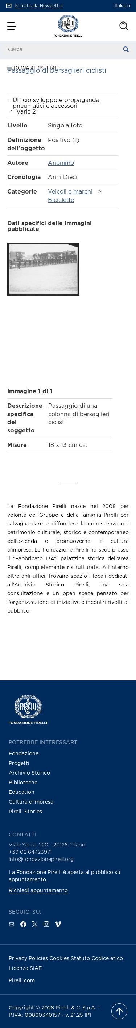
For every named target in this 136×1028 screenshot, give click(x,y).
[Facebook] (23, 924)
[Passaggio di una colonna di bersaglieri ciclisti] (43, 310)
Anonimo (61, 162)
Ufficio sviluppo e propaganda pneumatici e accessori (56, 103)
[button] (12, 26)
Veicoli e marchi (70, 191)
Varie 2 (26, 111)
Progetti (19, 763)
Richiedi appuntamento (38, 890)
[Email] (12, 924)
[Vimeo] (58, 924)
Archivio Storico (29, 772)
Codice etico (107, 958)
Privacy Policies (29, 958)
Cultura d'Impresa (31, 801)
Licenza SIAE (25, 968)
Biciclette (61, 199)
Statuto (81, 958)
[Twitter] (35, 924)
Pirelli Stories (25, 811)
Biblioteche (23, 782)
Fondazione (23, 753)
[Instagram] (46, 924)
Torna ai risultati (35, 67)
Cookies (60, 958)
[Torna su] (119, 1011)
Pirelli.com (22, 980)
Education (21, 792)
